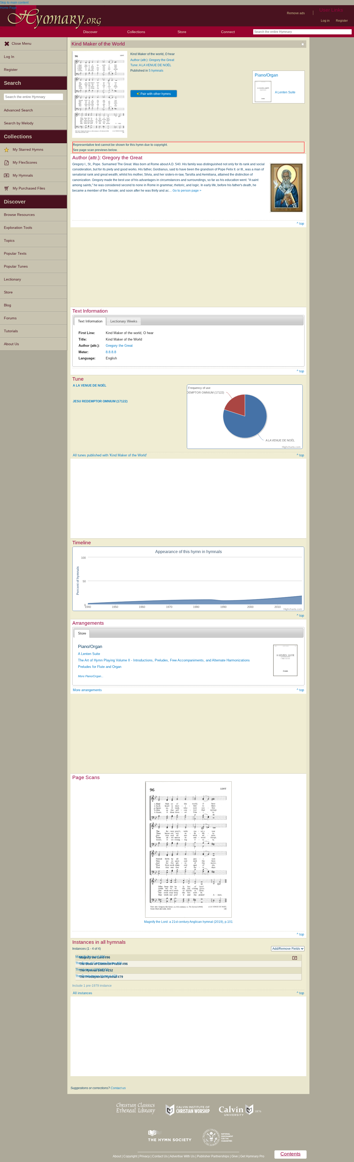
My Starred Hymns (28, 150)
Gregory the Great (119, 346)
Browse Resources (19, 215)
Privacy (144, 1156)
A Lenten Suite (285, 92)
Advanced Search (18, 110)
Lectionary (12, 279)
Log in (325, 20)
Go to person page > (187, 190)
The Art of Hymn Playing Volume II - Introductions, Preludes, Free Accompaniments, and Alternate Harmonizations (164, 660)
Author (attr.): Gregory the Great (152, 60)
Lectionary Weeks (123, 321)
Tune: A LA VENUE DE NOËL (150, 65)
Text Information (90, 321)
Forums (10, 318)
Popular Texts (15, 253)
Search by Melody (18, 123)
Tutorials (11, 331)
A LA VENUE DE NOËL (89, 385)
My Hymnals (23, 175)
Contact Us (160, 1156)
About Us (11, 344)
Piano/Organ (266, 75)
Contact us (118, 1088)
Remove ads (296, 13)
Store (182, 32)
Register (342, 20)
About (117, 1156)
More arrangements (87, 690)
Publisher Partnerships (213, 1156)
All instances (82, 993)
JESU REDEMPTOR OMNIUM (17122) (100, 401)
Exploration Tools (18, 228)
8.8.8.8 (111, 352)
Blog (7, 305)
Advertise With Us (182, 1156)
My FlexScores (25, 162)
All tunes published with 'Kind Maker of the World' (110, 455)
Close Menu (21, 44)
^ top (300, 223)
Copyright (130, 1156)
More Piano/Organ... (90, 676)
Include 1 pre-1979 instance (92, 985)
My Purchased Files (29, 188)
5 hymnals (156, 70)
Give (234, 1156)
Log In (9, 57)
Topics (9, 241)
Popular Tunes (16, 266)
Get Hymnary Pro (252, 1156)
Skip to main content (14, 2)
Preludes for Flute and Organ (99, 667)
